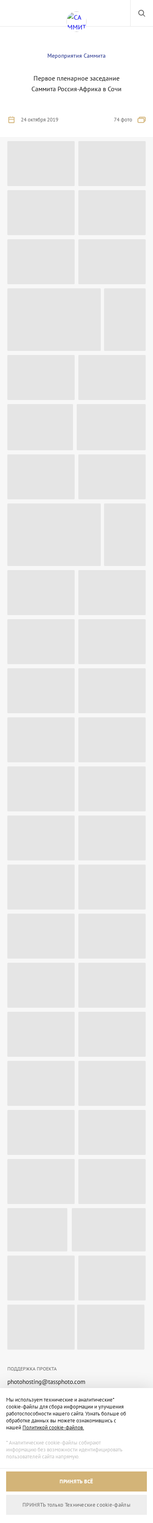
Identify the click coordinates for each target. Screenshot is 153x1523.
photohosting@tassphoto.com (46, 1382)
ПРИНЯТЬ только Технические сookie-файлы (76, 1504)
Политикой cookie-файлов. (53, 1427)
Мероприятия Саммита (76, 55)
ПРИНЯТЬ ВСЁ (76, 1481)
